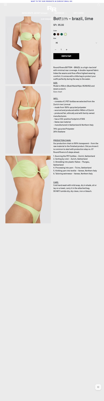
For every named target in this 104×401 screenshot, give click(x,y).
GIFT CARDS (79, 13)
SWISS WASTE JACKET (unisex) (34, 13)
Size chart (57, 92)
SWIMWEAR (60, 13)
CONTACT (63, 19)
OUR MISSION (46, 19)
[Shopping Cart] (98, 4)
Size (54, 38)
